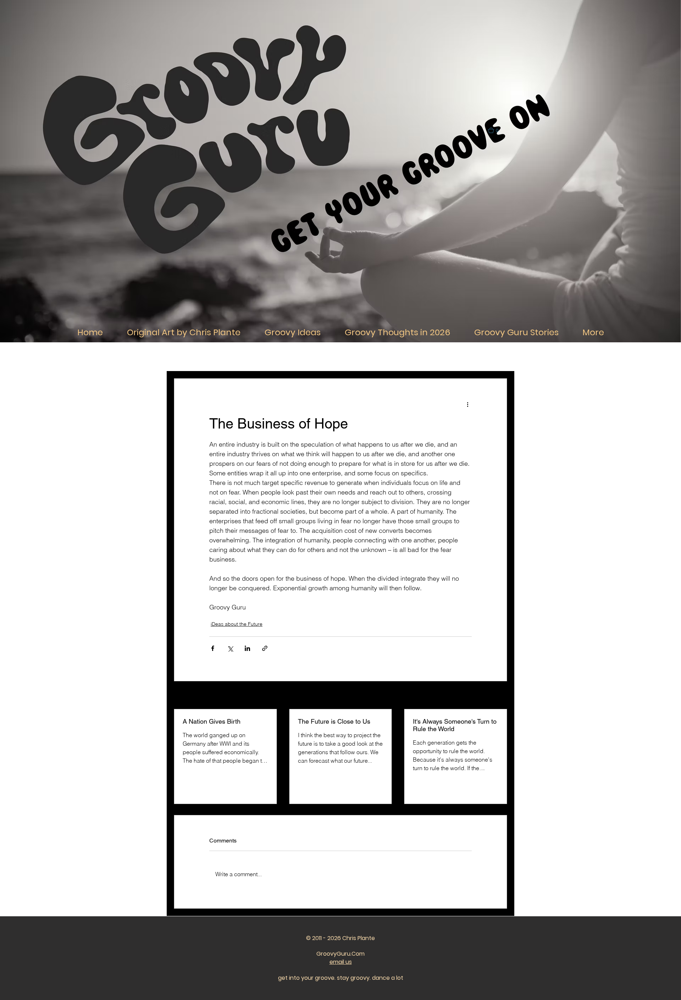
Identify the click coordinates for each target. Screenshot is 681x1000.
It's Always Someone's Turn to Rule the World (455, 725)
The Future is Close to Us (334, 721)
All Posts (183, 356)
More (442, 356)
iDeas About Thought (276, 356)
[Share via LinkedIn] (247, 648)
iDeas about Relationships (338, 356)
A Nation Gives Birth (211, 721)
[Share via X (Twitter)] (230, 648)
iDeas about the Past (401, 356)
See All (499, 695)
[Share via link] (264, 648)
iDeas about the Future (236, 624)
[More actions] (467, 404)
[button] (496, 130)
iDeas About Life (223, 356)
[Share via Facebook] (212, 648)
